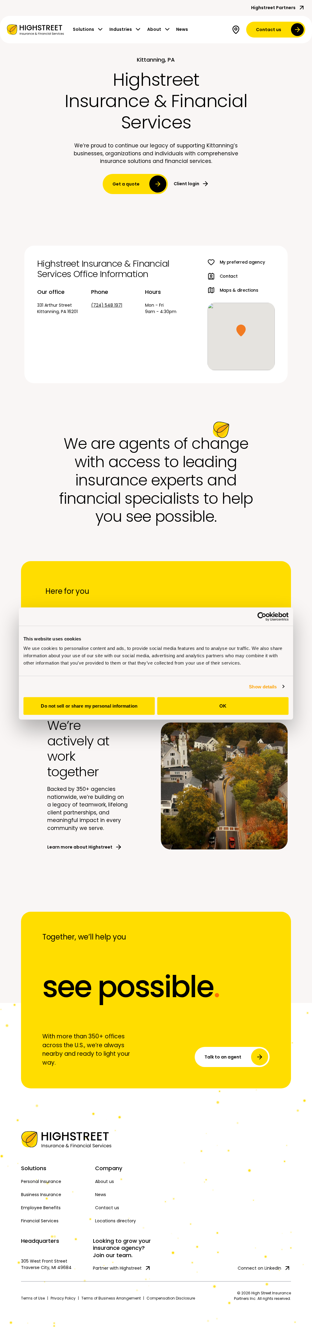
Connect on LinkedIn (259, 1268)
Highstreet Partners (273, 8)
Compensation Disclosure (171, 1298)
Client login (186, 184)
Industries (120, 29)
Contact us (268, 30)
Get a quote (126, 184)
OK (222, 706)
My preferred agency (242, 262)
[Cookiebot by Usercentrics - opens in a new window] (262, 616)
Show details (263, 686)
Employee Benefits (41, 1208)
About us (104, 1181)
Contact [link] (229, 276)
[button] (241, 330)
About (154, 29)
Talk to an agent (222, 1057)
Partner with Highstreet (117, 1268)
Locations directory (115, 1221)
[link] (35, 29)
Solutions (83, 29)
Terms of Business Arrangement (111, 1298)
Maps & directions (239, 290)
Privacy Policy (63, 1298)
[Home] (54, 1139)
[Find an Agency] (236, 30)
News (182, 29)
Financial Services (39, 1221)
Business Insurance (41, 1195)
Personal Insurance (41, 1181)
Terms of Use (33, 1298)
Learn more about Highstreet (79, 847)
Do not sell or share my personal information (89, 706)
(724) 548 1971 (106, 305)
